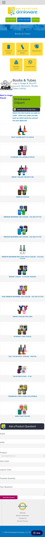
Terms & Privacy (22, 521)
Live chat (35, 19)
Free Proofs (11, 19)
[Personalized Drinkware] (22, 8)
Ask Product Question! (9, 497)
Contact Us (22, 518)
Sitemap (22, 513)
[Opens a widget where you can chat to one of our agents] (37, 533)
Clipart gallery (24, 19)
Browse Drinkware (22, 515)
